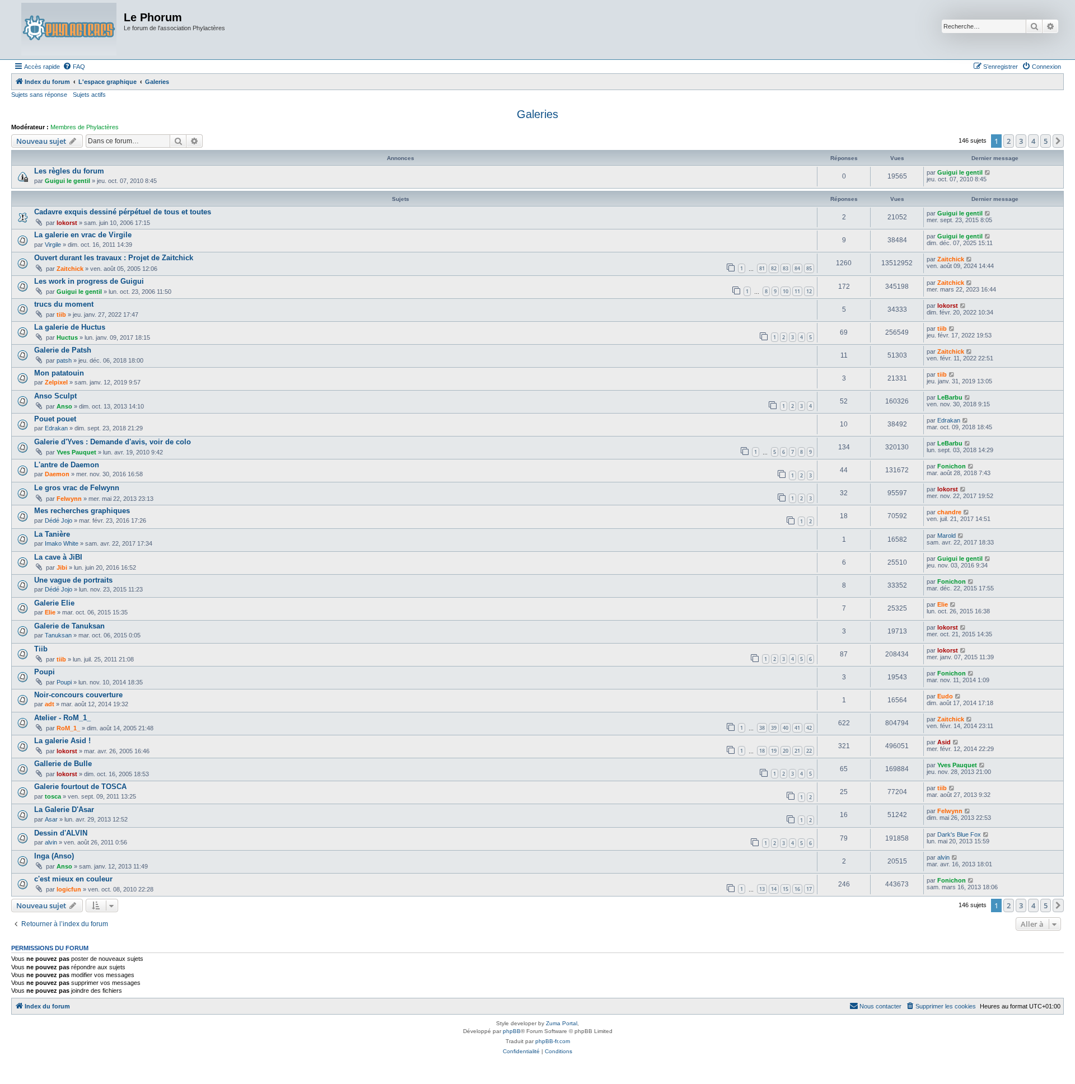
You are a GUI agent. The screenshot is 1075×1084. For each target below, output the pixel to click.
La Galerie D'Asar (64, 809)
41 (797, 727)
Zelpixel (56, 382)
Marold (946, 535)
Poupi (44, 672)
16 (797, 889)
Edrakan (56, 428)
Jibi (62, 567)
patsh (64, 360)
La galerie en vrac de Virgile (83, 235)
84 (797, 268)
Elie (50, 612)
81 (762, 268)
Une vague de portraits (73, 580)
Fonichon (951, 466)
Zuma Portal (561, 1023)
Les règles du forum (69, 171)
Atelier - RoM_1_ (62, 718)
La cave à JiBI (58, 557)
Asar (51, 819)
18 (762, 750)
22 (809, 750)
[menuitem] (74, 66)
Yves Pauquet (76, 452)
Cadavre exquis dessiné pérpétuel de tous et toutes (122, 212)
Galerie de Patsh (62, 350)
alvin (51, 842)
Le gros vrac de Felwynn (76, 488)
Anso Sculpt (55, 396)
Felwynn (69, 498)
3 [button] (1021, 141)
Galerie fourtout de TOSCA (80, 786)
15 (785, 889)
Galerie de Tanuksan (69, 626)
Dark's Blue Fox (959, 834)
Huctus (67, 337)
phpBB (512, 1031)
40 (785, 727)
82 (774, 268)
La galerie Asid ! (62, 740)
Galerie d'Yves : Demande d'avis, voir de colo (112, 442)
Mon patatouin (59, 373)
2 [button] (1009, 141)
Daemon (57, 474)
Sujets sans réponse (39, 94)
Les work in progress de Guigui (89, 281)
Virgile (53, 244)
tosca (53, 796)
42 (809, 727)
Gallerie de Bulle (63, 763)
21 (797, 750)
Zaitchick (70, 268)
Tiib (41, 649)
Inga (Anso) (54, 856)
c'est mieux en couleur (73, 879)
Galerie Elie (54, 603)
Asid (944, 742)
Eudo (945, 696)
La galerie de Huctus (69, 327)
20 (785, 750)
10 (785, 291)
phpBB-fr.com (552, 1041)
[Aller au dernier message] (988, 172)
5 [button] (1046, 141)
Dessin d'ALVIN (60, 833)
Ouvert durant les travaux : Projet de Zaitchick (113, 258)
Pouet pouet (55, 419)
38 (762, 727)
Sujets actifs (89, 94)
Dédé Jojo (58, 520)
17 (809, 889)
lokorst (67, 222)
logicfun (69, 889)
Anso (64, 406)
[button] (1058, 141)
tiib (61, 314)
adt (49, 704)
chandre (949, 512)
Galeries (537, 114)
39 (774, 727)
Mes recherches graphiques (82, 510)
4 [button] (1033, 141)
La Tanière (52, 534)
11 (797, 291)
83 (785, 268)
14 (774, 889)
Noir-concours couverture (78, 695)
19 (774, 750)
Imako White (61, 543)
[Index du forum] (69, 30)
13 (762, 889)
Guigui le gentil (67, 180)
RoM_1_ (68, 728)
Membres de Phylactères (84, 127)
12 (809, 291)
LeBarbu (949, 397)
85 (809, 268)
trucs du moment (64, 304)
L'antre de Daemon (66, 465)
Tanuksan (58, 635)
